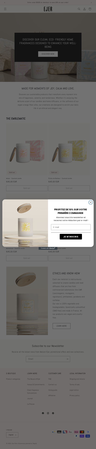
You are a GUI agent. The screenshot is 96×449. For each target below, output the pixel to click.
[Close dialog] (91, 202)
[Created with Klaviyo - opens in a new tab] (48, 248)
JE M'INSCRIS (70, 236)
